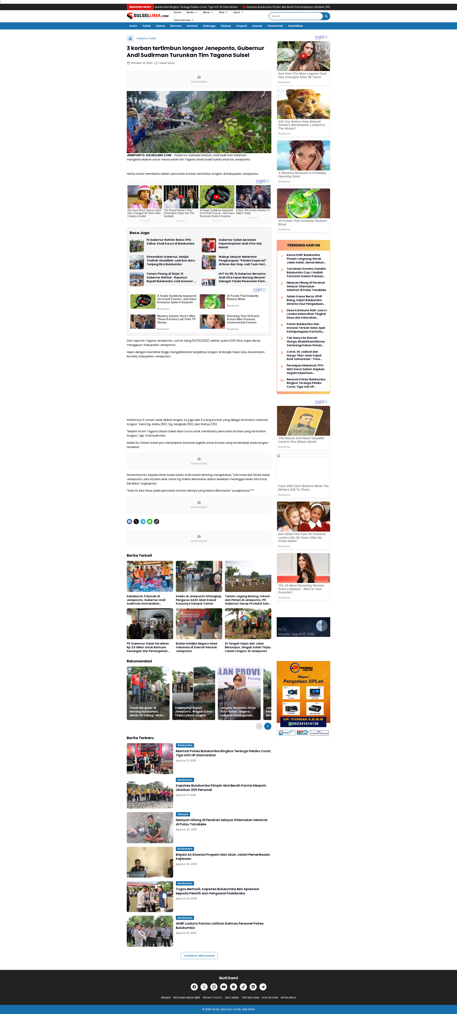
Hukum (160, 26)
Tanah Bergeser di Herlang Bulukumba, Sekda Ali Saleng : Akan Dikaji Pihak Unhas (146, 711)
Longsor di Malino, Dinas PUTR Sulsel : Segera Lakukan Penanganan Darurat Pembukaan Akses (238, 711)
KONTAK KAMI (270, 997)
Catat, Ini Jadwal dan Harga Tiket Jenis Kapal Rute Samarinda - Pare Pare (304, 355)
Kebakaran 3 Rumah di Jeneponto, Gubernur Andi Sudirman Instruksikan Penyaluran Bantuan (146, 600)
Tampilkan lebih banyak (199, 955)
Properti (241, 26)
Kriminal (192, 26)
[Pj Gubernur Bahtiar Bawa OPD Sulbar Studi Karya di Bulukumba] (137, 245)
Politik (146, 26)
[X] (136, 521)
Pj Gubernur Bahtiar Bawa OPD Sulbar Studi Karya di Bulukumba (170, 242)
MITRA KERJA (288, 997)
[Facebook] (129, 521)
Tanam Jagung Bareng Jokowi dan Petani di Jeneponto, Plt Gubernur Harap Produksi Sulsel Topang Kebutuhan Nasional (248, 600)
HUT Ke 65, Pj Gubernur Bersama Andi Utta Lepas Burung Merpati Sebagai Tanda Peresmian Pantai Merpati (243, 277)
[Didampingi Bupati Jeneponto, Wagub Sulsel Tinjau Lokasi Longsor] (193, 693)
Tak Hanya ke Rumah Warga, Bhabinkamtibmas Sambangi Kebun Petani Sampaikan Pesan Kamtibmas (306, 341)
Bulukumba (185, 745)
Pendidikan (295, 26)
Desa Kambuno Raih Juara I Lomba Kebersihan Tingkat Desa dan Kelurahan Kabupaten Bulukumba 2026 (307, 314)
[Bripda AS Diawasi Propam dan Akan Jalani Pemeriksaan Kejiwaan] (150, 862)
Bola (221, 12)
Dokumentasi (182, 20)
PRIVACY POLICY (212, 997)
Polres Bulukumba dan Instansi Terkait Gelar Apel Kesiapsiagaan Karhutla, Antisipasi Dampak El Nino (306, 327)
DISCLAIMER (232, 997)
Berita (190, 12)
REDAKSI (166, 997)
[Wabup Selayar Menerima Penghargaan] (209, 262)
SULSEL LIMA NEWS (244, 1009)
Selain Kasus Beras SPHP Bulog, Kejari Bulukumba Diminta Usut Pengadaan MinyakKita (305, 300)
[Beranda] (130, 38)
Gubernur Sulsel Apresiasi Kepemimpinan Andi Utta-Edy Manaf (240, 243)
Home (177, 12)
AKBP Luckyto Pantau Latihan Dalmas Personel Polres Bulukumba (219, 925)
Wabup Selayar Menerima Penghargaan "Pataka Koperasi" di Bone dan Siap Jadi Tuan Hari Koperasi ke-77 (242, 260)
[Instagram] (213, 986)
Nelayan (183, 814)
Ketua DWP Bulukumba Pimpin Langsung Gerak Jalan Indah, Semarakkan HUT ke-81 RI (305, 258)
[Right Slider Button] (267, 726)
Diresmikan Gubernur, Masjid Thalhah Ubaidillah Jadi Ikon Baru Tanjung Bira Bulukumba (171, 260)
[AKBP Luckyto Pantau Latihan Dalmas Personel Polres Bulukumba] (150, 931)
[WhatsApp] (149, 521)
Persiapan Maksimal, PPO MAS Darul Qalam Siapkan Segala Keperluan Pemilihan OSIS (306, 369)
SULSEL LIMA (219, 1009)
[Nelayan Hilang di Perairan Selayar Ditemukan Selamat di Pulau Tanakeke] (150, 827)
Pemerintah (275, 26)
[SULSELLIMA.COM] (148, 16)
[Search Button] (326, 16)
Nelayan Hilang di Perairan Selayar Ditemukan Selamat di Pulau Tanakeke (222, 822)
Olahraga (209, 26)
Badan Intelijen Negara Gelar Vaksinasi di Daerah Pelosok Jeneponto (197, 647)
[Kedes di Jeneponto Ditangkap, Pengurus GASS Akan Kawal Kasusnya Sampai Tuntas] (199, 576)
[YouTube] (223, 986)
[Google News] (233, 986)
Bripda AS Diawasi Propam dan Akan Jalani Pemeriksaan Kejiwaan (223, 856)
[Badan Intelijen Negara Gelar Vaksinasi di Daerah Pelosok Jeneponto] (199, 623)
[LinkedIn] (253, 986)
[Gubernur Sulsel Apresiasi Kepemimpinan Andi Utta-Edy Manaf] (209, 245)
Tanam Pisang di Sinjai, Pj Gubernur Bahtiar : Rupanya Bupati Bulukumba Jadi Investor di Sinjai (171, 277)
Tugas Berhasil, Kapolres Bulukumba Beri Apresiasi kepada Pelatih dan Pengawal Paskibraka (217, 891)
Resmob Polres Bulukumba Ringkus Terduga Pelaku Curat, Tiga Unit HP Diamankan (154, 7)
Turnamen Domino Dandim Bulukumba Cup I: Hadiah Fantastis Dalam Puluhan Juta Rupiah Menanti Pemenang (306, 272)
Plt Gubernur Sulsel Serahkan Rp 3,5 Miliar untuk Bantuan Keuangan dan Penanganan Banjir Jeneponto (148, 647)
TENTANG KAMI (250, 997)
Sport (236, 12)
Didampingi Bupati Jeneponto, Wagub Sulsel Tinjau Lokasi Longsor (193, 711)
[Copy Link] (156, 521)
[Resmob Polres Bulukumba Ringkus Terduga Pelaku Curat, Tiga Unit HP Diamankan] (150, 758)
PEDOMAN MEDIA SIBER (186, 997)
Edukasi (226, 26)
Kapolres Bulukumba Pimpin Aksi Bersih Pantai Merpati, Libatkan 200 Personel (261, 7)
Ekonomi (175, 26)
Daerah (257, 26)
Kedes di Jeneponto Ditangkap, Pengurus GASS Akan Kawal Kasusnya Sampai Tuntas (199, 600)
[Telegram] (143, 521)
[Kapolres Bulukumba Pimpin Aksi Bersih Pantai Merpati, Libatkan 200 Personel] (150, 793)
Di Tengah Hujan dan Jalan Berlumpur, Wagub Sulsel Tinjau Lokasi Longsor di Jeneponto (248, 647)
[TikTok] (243, 986)
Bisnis (206, 12)
